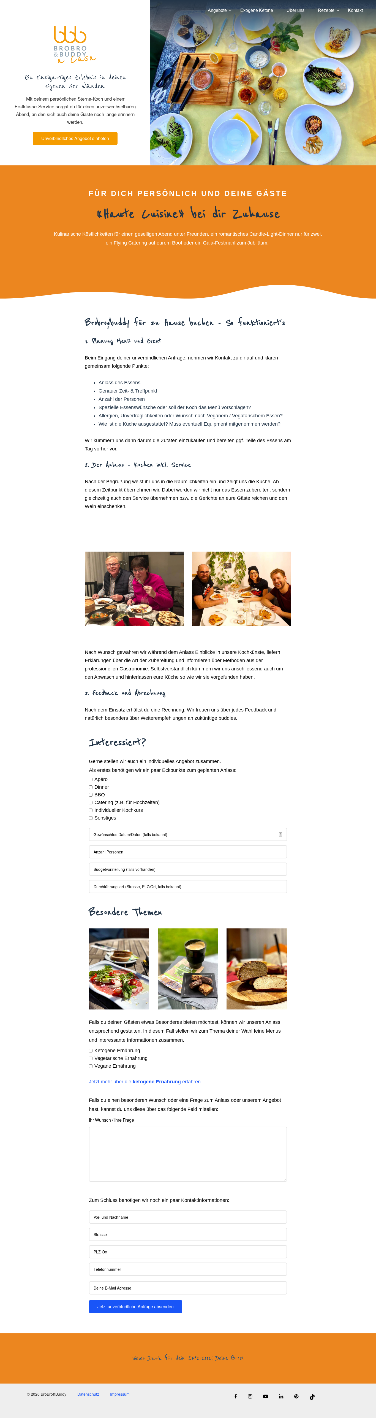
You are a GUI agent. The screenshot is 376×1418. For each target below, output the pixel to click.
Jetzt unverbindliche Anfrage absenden (135, 1306)
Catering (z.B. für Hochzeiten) (127, 802)
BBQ (99, 794)
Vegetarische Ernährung (121, 1058)
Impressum (120, 1394)
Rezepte (326, 10)
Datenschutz (88, 1394)
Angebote (217, 10)
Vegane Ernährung (115, 1066)
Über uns (295, 10)
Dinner (101, 787)
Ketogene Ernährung (117, 1050)
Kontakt (355, 10)
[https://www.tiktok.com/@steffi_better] (306, 1396)
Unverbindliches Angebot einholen (75, 138)
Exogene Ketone (256, 10)
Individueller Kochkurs (118, 810)
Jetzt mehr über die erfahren (145, 1081)
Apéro (101, 779)
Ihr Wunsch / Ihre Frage (111, 1119)
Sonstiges (105, 818)
